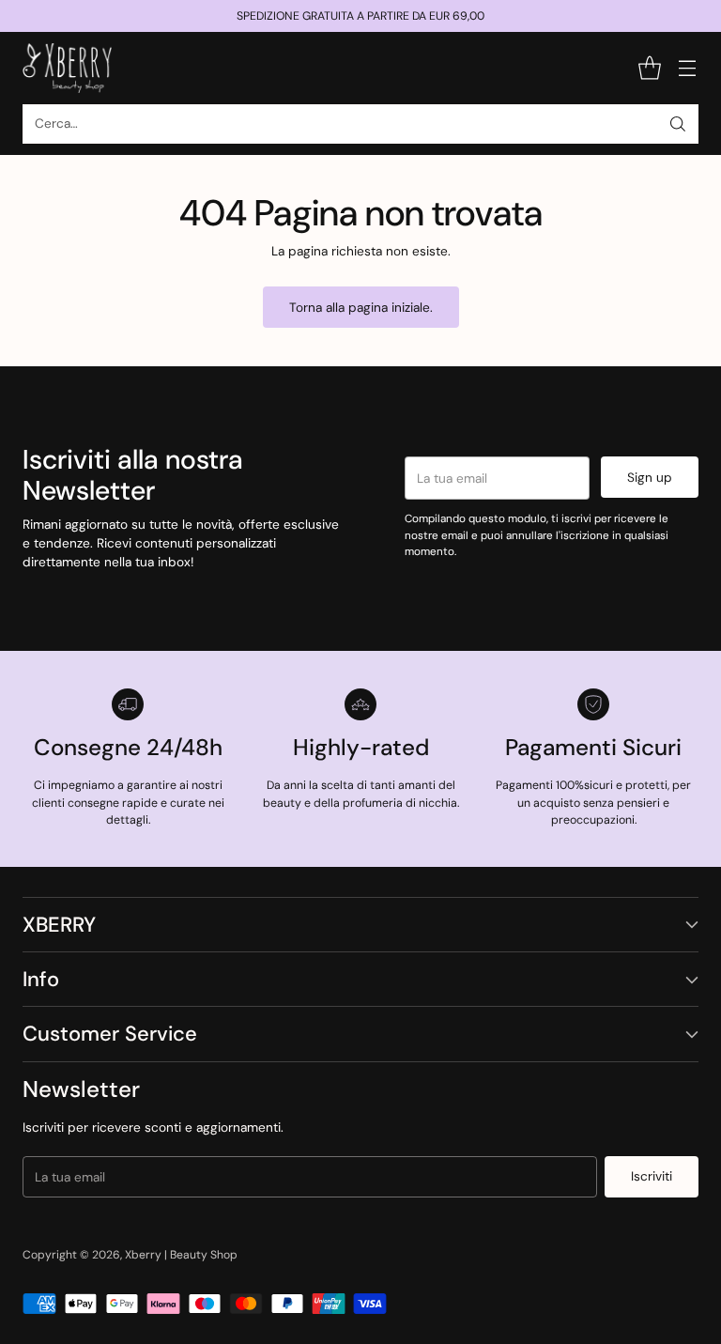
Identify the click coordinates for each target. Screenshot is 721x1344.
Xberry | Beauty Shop (181, 1254)
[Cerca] (677, 124)
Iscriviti (651, 1175)
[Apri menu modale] (686, 68)
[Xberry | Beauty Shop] (67, 68)
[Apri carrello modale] (649, 68)
